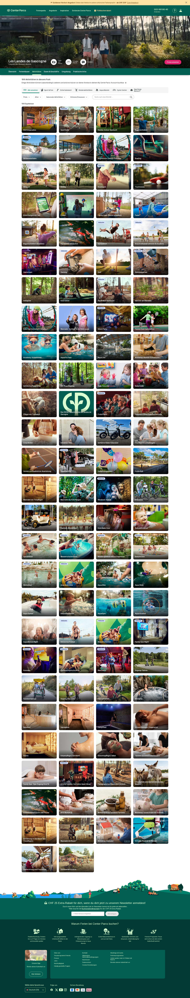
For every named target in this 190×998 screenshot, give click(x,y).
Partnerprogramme (116, 955)
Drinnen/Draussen (77, 97)
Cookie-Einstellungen (89, 965)
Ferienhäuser (24, 72)
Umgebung (66, 72)
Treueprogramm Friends (62, 955)
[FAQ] (174, 10)
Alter (37, 97)
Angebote (53, 11)
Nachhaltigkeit (59, 963)
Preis (25, 97)
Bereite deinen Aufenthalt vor (120, 962)
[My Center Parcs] (180, 10)
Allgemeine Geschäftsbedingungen (90, 956)
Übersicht (12, 72)
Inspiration (64, 11)
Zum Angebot (132, 3)
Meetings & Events (116, 953)
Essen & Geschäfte (51, 72)
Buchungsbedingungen (91, 909)
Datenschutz (86, 962)
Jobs (55, 961)
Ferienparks (41, 11)
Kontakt (84, 953)
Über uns (57, 953)
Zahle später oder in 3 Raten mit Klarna (121, 959)
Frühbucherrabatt (104, 11)
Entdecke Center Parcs (81, 11)
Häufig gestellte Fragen (62, 966)
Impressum (86, 960)
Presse (56, 958)
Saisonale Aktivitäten (54, 97)
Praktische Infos (79, 72)
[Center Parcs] (16, 10)
